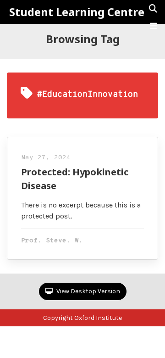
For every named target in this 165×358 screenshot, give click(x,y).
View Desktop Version (87, 291)
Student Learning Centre (76, 11)
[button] (153, 26)
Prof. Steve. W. (52, 241)
